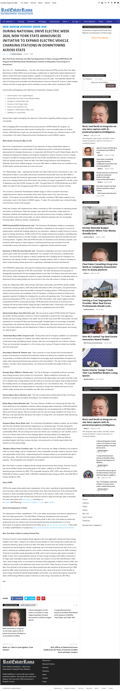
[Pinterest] (108, 2)
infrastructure (26, 27)
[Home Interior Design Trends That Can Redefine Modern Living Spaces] (100, 357)
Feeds (54, 3)
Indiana (84, 510)
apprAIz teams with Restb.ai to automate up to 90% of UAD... (106, 150)
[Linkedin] (102, 2)
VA (98, 477)
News (101, 21)
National (36, 27)
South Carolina (87, 517)
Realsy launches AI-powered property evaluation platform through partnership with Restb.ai (107, 176)
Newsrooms (46, 660)
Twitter (7, 502)
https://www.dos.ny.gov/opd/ (56, 525)
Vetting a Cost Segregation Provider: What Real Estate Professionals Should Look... (97, 303)
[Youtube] (118, 2)
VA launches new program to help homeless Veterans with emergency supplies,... (106, 472)
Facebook (26, 502)
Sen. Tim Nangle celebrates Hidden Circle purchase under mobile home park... (106, 484)
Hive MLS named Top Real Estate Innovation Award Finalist (106, 188)
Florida (84, 506)
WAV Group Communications (107, 193)
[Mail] (105, 2)
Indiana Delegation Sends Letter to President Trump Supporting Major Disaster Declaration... (106, 444)
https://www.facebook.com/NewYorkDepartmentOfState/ (53, 528)
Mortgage (42, 21)
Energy (6, 27)
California (85, 503)
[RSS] (111, 2)
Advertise (45, 671)
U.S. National (7, 21)
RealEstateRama (16, 54)
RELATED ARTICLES (11, 605)
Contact (47, 3)
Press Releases (89, 21)
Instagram (34, 502)
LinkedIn (51, 502)
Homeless (31, 21)
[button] (116, 21)
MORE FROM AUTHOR (28, 605)
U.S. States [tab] (99, 79)
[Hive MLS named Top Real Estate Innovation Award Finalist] (88, 189)
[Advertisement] (77, 11)
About (40, 3)
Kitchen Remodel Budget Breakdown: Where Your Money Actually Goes (99, 230)
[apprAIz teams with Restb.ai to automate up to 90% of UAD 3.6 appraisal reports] (88, 151)
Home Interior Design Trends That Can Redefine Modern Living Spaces (100, 373)
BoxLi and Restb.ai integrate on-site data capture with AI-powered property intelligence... (99, 129)
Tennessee (86, 521)
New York (5, 54)
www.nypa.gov (27, 499)
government (14, 27)
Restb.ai (86, 135)
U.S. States (24, 3)
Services (33, 3)
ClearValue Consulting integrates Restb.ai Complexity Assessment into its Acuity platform (106, 162)
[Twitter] (115, 2)
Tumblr (41, 502)
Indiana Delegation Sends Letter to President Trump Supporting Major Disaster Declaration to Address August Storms (39, 615)
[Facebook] (99, 2)
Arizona (85, 499)
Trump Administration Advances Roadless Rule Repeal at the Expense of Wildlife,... (105, 459)
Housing (21, 21)
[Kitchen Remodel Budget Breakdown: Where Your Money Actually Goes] (100, 215)
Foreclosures (54, 21)
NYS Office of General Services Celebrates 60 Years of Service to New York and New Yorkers (60, 649)
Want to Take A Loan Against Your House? (18, 648)
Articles (109, 21)
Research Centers (48, 664)
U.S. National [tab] (87, 79)
